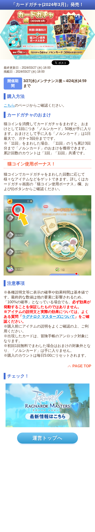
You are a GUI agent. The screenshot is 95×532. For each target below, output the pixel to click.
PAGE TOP (81, 366)
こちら (9, 105)
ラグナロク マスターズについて (48, 317)
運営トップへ (47, 438)
